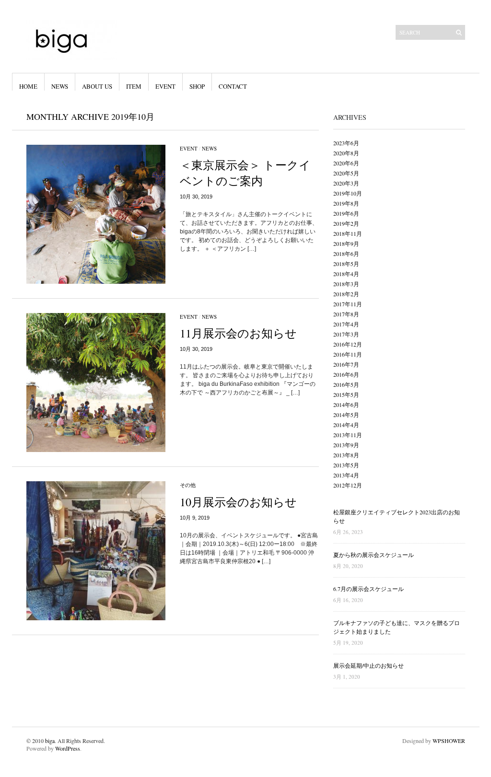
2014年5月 (346, 414)
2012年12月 (347, 485)
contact (233, 86)
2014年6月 (346, 404)
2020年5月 (346, 173)
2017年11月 (347, 304)
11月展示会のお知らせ (238, 333)
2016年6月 (346, 374)
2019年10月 (347, 193)
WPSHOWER (449, 740)
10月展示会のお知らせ (238, 502)
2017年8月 (346, 314)
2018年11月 (347, 233)
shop (197, 86)
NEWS (59, 86)
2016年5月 (346, 384)
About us (97, 86)
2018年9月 (346, 243)
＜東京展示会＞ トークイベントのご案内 (245, 172)
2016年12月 (347, 344)
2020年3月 (346, 183)
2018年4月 (346, 274)
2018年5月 (346, 263)
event (165, 86)
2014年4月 (346, 425)
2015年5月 (346, 394)
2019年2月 (346, 223)
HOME (28, 86)
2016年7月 (346, 364)
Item (133, 86)
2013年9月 (346, 445)
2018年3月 (346, 284)
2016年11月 (347, 354)
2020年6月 (346, 163)
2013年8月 (346, 455)
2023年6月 (346, 143)
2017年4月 (346, 324)
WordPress (67, 748)
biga (50, 740)
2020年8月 (346, 153)
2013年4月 (346, 475)
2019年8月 (346, 203)
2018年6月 (346, 253)
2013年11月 (347, 435)
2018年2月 (346, 294)
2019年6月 (346, 213)
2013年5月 (346, 465)
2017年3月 (346, 334)
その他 (188, 484)
